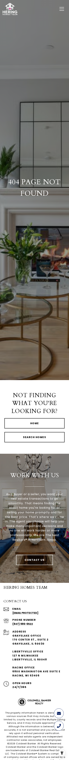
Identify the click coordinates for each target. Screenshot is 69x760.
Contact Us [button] (34, 560)
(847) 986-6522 (22, 624)
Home (34, 423)
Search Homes (34, 437)
